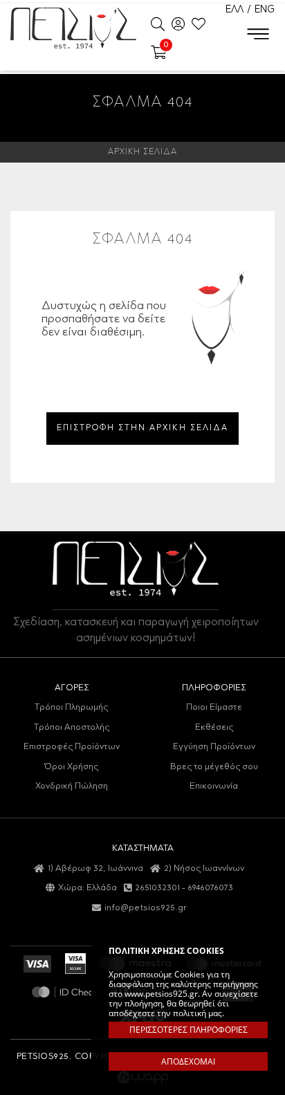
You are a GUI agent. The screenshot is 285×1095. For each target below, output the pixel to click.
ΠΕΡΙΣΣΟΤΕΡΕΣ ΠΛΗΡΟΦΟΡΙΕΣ (188, 1030)
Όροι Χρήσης (71, 766)
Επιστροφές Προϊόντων (72, 746)
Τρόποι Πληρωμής (71, 707)
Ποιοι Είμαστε (214, 707)
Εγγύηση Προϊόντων (214, 746)
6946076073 (210, 887)
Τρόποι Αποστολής (71, 727)
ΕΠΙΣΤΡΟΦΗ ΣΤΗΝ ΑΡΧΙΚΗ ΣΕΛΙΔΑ (142, 428)
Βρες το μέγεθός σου (214, 766)
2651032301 (157, 887)
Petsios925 (73, 27)
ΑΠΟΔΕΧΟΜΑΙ (188, 1061)
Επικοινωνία (214, 786)
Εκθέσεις (214, 727)
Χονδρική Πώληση (71, 786)
